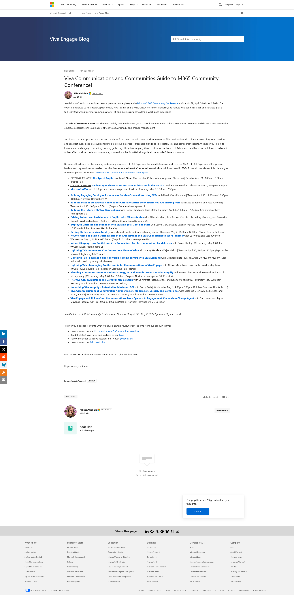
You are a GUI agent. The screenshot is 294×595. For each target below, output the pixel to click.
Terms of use (194, 590)
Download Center (73, 552)
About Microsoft (236, 552)
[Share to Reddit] (162, 530)
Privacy (167, 590)
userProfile (222, 410)
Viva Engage (87, 13)
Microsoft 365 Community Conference (157, 103)
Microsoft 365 (152, 562)
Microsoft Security (153, 552)
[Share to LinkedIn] (147, 530)
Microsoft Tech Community (199, 567)
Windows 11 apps (31, 581)
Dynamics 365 (152, 557)
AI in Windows (29, 571)
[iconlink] (70, 428)
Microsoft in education (116, 547)
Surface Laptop (30, 552)
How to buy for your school (118, 567)
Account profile (72, 547)
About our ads (244, 590)
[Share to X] (157, 530)
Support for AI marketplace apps (202, 562)
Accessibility (235, 576)
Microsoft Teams (153, 571)
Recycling (231, 590)
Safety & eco (219, 590)
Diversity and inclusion (238, 571)
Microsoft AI (151, 547)
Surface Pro (28, 547)
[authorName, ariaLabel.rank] (68, 95)
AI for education (114, 581)
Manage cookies (180, 590)
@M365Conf (126, 338)
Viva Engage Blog (102, 13)
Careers (233, 547)
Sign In (239, 4)
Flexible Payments (74, 581)
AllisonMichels (81, 93)
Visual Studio (195, 581)
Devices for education (116, 552)
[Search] (220, 4)
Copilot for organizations (33, 562)
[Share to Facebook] (152, 530)
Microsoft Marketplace (198, 571)
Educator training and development (121, 571)
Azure (192, 547)
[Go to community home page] (52, 4)
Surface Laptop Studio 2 (33, 557)
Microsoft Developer (197, 552)
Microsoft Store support (76, 557)
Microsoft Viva (97, 342)
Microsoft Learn (195, 557)
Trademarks (206, 590)
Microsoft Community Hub (60, 13)
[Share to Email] (177, 530)
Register (229, 4)
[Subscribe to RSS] (172, 530)
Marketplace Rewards (198, 576)
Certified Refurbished (75, 571)
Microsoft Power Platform (156, 567)
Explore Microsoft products (34, 576)
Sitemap (141, 590)
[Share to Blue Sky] (167, 530)
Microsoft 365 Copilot (155, 576)
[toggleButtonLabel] (242, 13)
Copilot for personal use (33, 567)
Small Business (152, 581)
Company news (236, 557)
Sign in (198, 511)
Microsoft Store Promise (76, 576)
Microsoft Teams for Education (119, 557)
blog (121, 334)
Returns (70, 562)
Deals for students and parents (119, 576)
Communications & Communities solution (116, 331)
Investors (233, 567)
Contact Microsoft (154, 590)
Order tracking (72, 567)
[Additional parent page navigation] (76, 13)
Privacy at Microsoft (237, 562)
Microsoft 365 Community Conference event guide (121, 172)
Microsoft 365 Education (117, 562)
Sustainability (235, 581)
